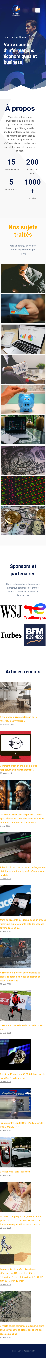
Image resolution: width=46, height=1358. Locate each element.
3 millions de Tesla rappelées (15, 1171)
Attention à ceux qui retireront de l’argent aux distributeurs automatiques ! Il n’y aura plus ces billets (23, 871)
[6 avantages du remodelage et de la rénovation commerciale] (23, 697)
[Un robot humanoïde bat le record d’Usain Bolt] (23, 1006)
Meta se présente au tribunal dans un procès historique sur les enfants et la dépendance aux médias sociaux (23, 924)
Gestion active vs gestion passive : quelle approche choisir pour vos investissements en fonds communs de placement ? (22, 818)
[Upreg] (16, 10)
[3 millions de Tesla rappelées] (23, 1152)
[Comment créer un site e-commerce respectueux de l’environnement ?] (23, 746)
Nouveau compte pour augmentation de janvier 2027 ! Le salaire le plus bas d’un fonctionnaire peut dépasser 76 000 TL (20, 1220)
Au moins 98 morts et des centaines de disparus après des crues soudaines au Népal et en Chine (20, 976)
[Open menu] (37, 10)
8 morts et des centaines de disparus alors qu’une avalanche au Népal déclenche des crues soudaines (22, 1330)
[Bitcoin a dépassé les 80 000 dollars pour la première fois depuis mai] (23, 1054)
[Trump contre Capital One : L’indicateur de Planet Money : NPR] (23, 1103)
